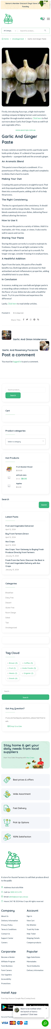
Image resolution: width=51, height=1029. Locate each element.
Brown (13, 663)
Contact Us (5, 934)
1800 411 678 (16, 892)
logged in (17, 361)
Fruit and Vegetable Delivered (19, 526)
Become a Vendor (8, 957)
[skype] (38, 319)
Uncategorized (18, 39)
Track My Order (33, 929)
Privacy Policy (7, 925)
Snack (13, 678)
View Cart (31, 920)
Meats (13, 673)
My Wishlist (31, 925)
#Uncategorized (18, 313)
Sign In (29, 916)
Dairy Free (9, 598)
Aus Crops (10, 541)
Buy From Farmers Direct (17, 534)
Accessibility (6, 979)
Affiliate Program (8, 961)
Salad (7, 618)
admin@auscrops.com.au (18, 897)
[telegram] (34, 319)
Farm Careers (6, 970)
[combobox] (10, 30)
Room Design (10, 613)
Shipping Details (33, 938)
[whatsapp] (30, 319)
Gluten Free (9, 608)
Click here (37, 118)
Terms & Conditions (8, 929)
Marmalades (31, 961)
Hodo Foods (29, 668)
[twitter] (27, 319)
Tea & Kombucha (33, 966)
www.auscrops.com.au (25, 130)
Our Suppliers (6, 975)
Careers (4, 942)
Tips (7, 623)
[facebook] (23, 319)
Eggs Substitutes (33, 957)
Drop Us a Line (15, 726)
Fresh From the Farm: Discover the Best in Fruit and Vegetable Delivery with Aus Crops (24, 563)
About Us (4, 916)
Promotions (6, 983)
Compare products (34, 942)
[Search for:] (25, 691)
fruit (12, 668)
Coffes (28, 663)
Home (6, 39)
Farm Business (7, 966)
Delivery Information (9, 920)
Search (13, 395)
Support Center (7, 938)
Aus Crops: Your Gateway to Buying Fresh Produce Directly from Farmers (24, 551)
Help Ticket (31, 934)
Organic (28, 673)
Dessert (8, 603)
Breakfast (9, 593)
